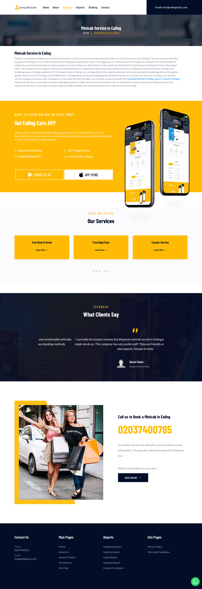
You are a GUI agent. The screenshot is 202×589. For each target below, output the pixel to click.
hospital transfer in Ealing (141, 78)
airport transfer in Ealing (167, 78)
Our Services (65, 562)
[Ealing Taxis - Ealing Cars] (26, 7)
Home (46, 7)
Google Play (42, 175)
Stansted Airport (111, 562)
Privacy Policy (155, 546)
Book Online (131, 477)
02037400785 (145, 429)
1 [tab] (93, 271)
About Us (64, 552)
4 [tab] (102, 271)
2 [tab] (96, 271)
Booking (93, 7)
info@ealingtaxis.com (171, 7)
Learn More (41, 249)
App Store (91, 175)
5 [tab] (105, 271)
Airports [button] (80, 7)
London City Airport (113, 568)
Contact (105, 7)
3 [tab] (99, 271)
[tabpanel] (41, 251)
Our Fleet (63, 568)
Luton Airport (110, 557)
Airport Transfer (67, 557)
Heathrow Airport (112, 546)
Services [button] (67, 7)
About (56, 7)
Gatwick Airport (111, 552)
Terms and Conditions (159, 552)
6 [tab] (108, 271)
